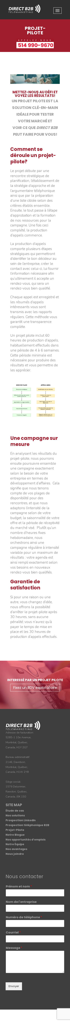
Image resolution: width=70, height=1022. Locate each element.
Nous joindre (15, 854)
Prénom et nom (19, 887)
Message (14, 948)
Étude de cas (15, 810)
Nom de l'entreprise (21, 902)
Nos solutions (15, 815)
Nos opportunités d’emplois (26, 839)
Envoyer (14, 986)
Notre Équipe (15, 844)
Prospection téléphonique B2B (27, 825)
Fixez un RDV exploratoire (35, 687)
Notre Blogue (15, 835)
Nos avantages (16, 849)
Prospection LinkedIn (21, 820)
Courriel (13, 933)
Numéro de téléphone (24, 917)
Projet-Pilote (15, 830)
